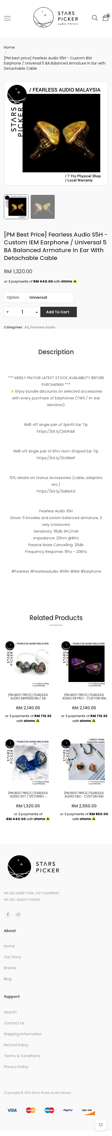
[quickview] (35, 681)
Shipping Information (23, 1034)
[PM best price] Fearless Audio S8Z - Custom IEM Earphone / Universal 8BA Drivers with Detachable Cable (84, 794)
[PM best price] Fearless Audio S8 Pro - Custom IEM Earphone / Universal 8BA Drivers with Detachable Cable (84, 696)
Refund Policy (16, 1045)
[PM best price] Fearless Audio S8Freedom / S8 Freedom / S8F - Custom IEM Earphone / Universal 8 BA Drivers (28, 696)
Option (13, 297)
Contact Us (14, 1023)
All (26, 327)
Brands (10, 968)
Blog (7, 978)
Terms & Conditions (22, 1055)
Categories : (14, 327)
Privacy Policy (16, 1066)
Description (56, 352)
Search (10, 1012)
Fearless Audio (42, 327)
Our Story (12, 957)
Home (9, 47)
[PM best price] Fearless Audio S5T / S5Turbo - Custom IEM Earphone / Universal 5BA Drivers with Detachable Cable (28, 794)
